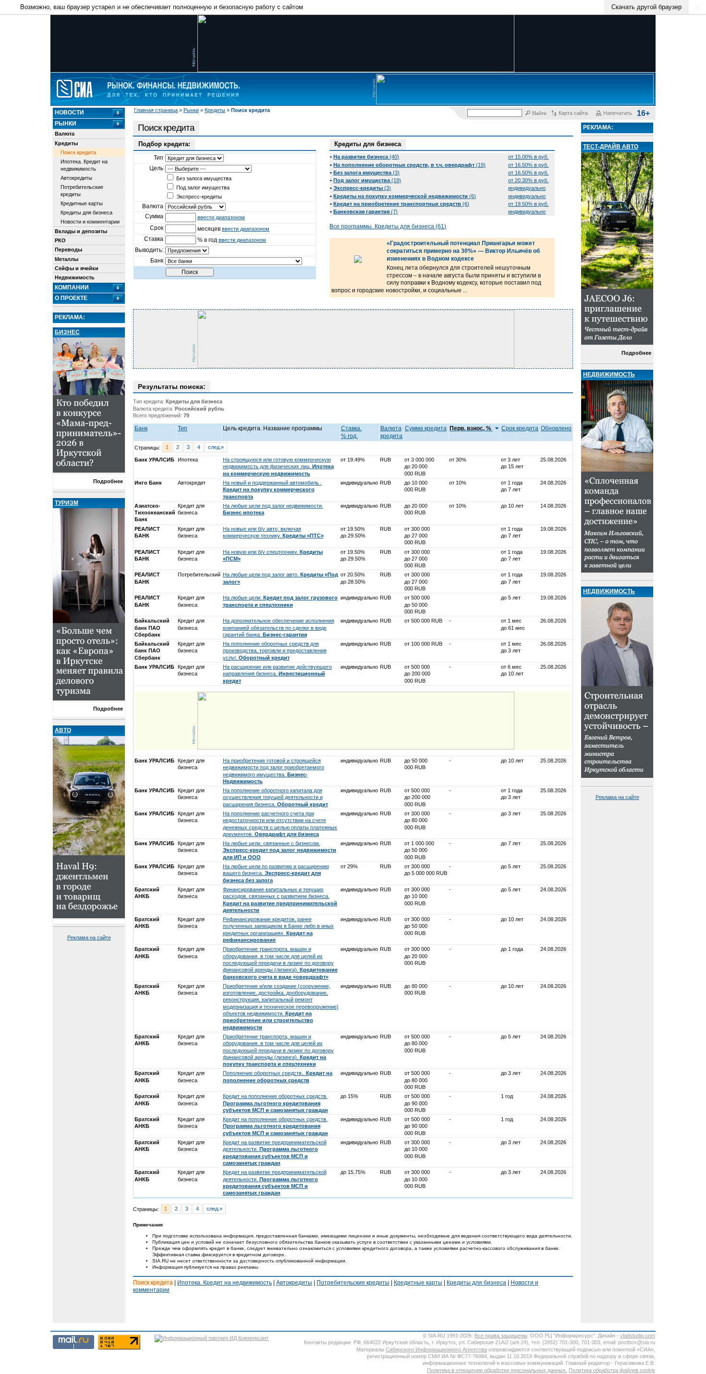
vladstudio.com (637, 1335)
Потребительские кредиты (82, 190)
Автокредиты (76, 178)
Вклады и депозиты (81, 231)
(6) (404, 196)
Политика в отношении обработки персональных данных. (497, 1370)
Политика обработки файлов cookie (612, 1370)
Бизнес (67, 332)
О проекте (71, 298)
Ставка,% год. (351, 432)
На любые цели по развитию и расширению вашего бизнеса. (276, 873)
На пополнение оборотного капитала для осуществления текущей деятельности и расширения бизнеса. (275, 797)
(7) (365, 211)
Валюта (64, 134)
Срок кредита (519, 428)
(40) (366, 157)
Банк (140, 428)
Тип (182, 428)
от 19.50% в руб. (528, 204)
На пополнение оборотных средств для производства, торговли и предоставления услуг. (275, 651)
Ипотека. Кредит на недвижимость (84, 165)
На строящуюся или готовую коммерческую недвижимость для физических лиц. (278, 466)
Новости (69, 112)
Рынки (191, 110)
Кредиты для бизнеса (86, 212)
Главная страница (156, 110)
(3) (366, 172)
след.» (216, 447)
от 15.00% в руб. (528, 157)
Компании (72, 287)
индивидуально (527, 188)
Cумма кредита (426, 428)
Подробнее (108, 481)
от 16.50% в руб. (528, 165)
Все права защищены (501, 1335)
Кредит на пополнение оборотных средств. (275, 1103)
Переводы (68, 249)
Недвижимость (75, 277)
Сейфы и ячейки (76, 268)
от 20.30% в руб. (528, 180)
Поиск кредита (78, 152)
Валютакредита (391, 432)
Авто (63, 730)
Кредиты (215, 110)
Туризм (66, 503)
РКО (60, 240)
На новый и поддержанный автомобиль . (272, 490)
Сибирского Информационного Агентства (436, 1349)
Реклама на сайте (89, 937)
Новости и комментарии (90, 222)
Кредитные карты (82, 203)
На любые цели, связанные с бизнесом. (279, 850)
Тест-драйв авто (610, 146)
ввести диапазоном (221, 217)
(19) (409, 165)
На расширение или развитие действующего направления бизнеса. (277, 674)
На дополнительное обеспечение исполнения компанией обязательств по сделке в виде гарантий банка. (278, 627)
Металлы (66, 259)
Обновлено (556, 428)
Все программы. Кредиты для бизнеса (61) (387, 226)
